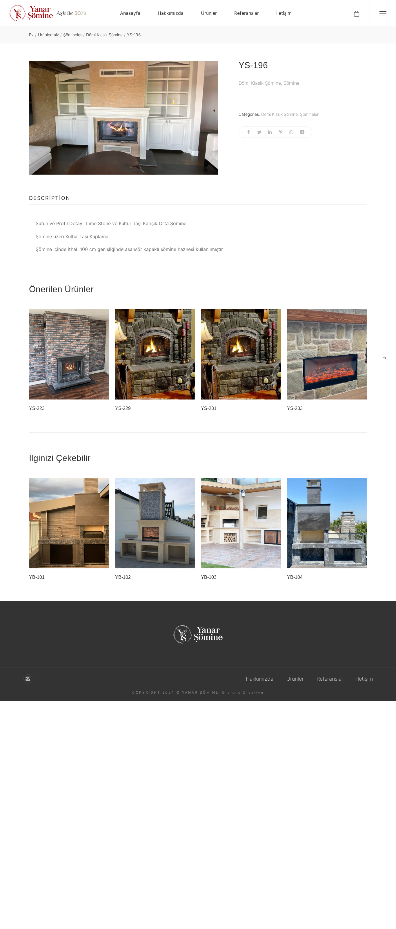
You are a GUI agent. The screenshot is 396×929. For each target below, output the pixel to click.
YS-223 (37, 408)
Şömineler (72, 34)
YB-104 (295, 577)
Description (49, 198)
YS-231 (209, 408)
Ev (31, 34)
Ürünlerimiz (48, 34)
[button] (384, 358)
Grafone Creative (243, 692)
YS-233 (295, 408)
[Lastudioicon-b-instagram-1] (27, 679)
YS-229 (123, 408)
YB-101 (37, 577)
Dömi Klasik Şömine (104, 34)
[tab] (49, 198)
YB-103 (209, 577)
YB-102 (123, 577)
